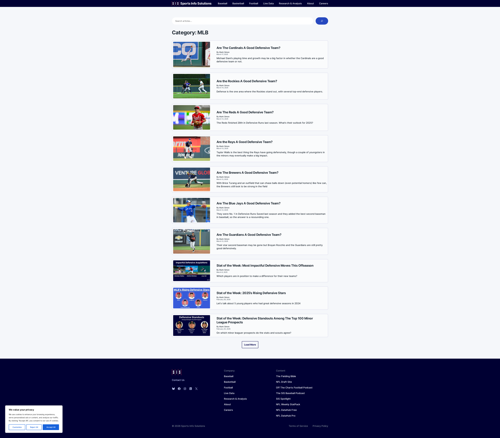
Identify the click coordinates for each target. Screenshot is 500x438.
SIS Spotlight (283, 398)
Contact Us (178, 380)
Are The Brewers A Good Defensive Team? (248, 172)
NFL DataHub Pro (285, 415)
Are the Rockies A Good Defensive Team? (247, 81)
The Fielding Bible (286, 376)
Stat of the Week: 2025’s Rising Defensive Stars (251, 293)
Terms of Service (298, 426)
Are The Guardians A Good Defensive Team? (249, 235)
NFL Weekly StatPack (288, 404)
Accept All (50, 427)
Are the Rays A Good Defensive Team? (245, 142)
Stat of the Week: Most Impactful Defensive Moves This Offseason (265, 265)
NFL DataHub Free (286, 410)
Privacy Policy (320, 426)
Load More (250, 344)
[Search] (322, 21)
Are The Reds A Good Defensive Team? (245, 112)
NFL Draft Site (284, 381)
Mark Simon (224, 52)
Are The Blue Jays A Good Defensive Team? (249, 203)
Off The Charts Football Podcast (294, 387)
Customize (17, 427)
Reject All (34, 427)
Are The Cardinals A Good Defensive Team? (248, 48)
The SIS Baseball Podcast (290, 393)
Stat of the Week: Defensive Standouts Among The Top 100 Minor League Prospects (265, 320)
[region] (34, 419)
